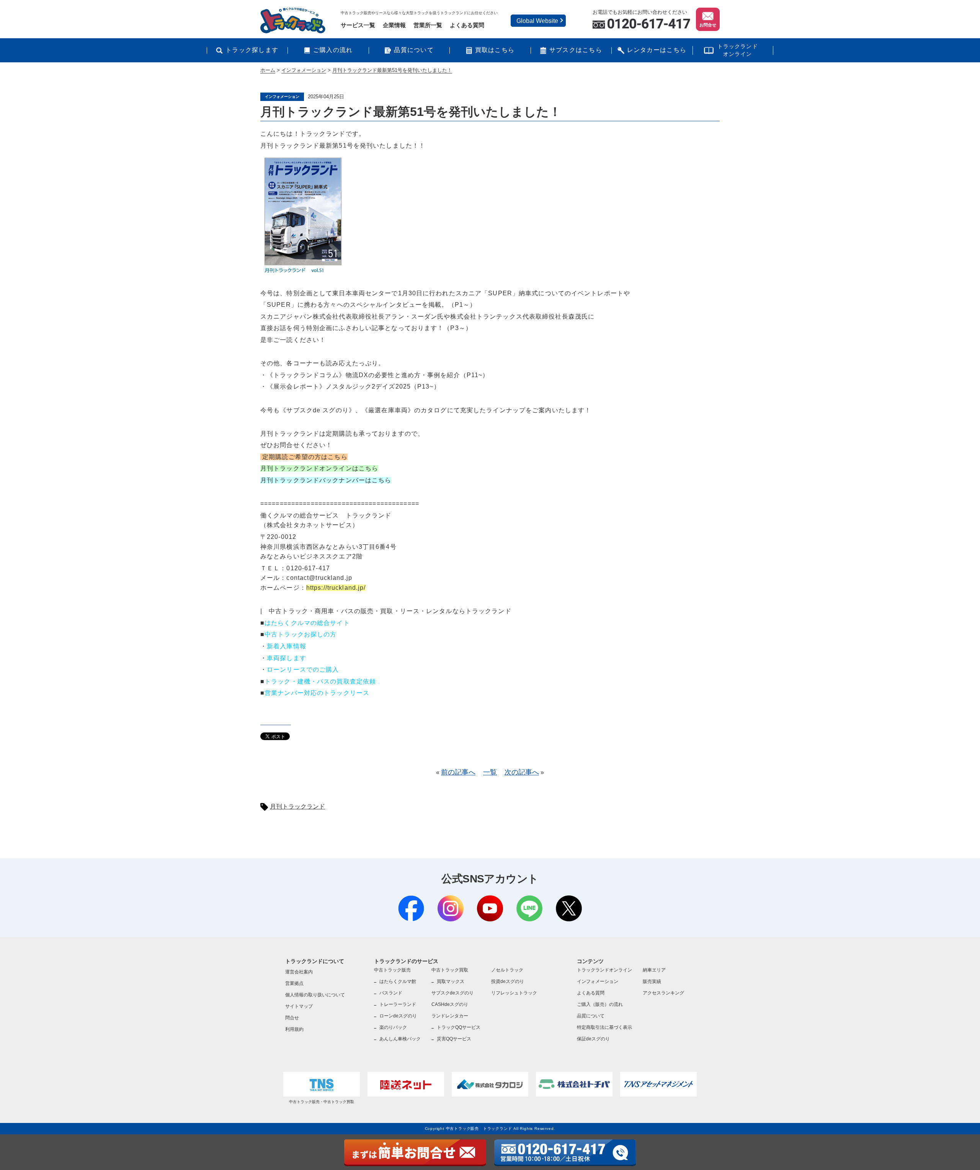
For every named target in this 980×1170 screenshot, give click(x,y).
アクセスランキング (663, 993)
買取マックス (450, 981)
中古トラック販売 (392, 970)
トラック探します (251, 50)
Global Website (537, 21)
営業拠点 (294, 983)
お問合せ (707, 25)
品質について (414, 50)
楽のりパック (393, 1027)
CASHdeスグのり (449, 1004)
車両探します (286, 658)
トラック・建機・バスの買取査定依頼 (320, 681)
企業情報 (394, 25)
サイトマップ (299, 1006)
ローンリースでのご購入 (303, 669)
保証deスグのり (593, 1038)
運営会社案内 (299, 972)
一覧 (490, 772)
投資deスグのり (507, 981)
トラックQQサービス (458, 1027)
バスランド (390, 993)
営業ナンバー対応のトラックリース (317, 693)
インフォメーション (597, 981)
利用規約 (294, 1029)
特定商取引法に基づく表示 (604, 1027)
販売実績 (652, 981)
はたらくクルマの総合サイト (307, 623)
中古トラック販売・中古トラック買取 (321, 1102)
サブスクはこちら (575, 50)
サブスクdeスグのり (452, 993)
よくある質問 (467, 25)
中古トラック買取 (449, 970)
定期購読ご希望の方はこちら (304, 457)
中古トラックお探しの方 (300, 634)
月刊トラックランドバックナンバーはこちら (325, 480)
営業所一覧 (427, 25)
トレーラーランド (397, 1004)
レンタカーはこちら (657, 50)
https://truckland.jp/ (336, 587)
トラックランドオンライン (737, 50)
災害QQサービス (454, 1038)
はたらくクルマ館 (397, 981)
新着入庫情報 (286, 646)
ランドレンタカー (449, 1016)
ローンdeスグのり (398, 1016)
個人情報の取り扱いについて (315, 995)
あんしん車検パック (400, 1038)
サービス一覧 (358, 25)
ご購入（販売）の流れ (600, 1004)
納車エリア (654, 970)
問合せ (292, 1017)
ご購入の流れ (333, 50)
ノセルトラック (507, 970)
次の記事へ (522, 772)
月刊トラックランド (297, 806)
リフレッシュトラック (514, 993)
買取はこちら (495, 50)
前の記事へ (458, 772)
